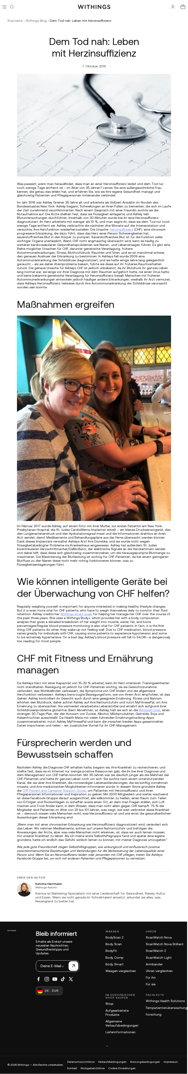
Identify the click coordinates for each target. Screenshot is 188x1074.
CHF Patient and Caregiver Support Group (53, 790)
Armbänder (152, 964)
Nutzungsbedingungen (145, 1061)
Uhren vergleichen (157, 971)
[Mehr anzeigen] (140, 1045)
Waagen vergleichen (118, 971)
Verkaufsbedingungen (112, 1061)
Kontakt (72, 1068)
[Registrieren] (71, 966)
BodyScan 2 (112, 937)
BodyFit (109, 951)
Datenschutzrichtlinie (80, 1061)
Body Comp (112, 957)
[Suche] (12, 7)
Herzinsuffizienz (120, 229)
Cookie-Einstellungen (122, 1068)
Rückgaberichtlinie (93, 1068)
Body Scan (111, 944)
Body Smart (112, 964)
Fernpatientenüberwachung (164, 1008)
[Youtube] (52, 979)
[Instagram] (44, 979)
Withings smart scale (75, 614)
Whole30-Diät (148, 710)
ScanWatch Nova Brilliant (162, 944)
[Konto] (171, 7)
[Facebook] (36, 979)
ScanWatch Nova (156, 937)
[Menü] (4, 6)
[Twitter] (68, 979)
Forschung (151, 1014)
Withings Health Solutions (163, 1001)
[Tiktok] (60, 979)
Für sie (148, 984)
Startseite (14, 20)
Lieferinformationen (118, 1032)
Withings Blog (36, 20)
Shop (107, 1003)
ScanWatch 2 (153, 951)
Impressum (171, 1061)
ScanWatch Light (156, 957)
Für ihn (148, 977)
